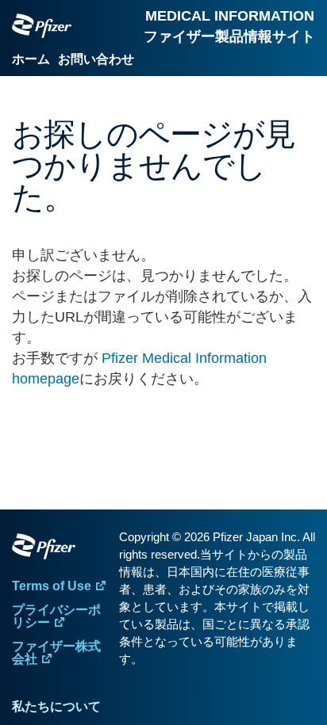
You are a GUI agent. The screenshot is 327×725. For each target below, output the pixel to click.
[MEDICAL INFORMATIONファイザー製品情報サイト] (41, 25)
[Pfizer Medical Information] (61, 549)
